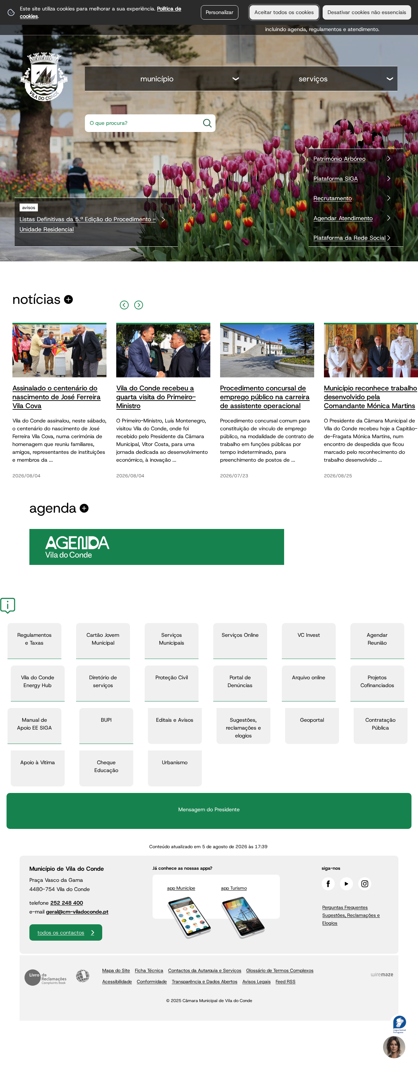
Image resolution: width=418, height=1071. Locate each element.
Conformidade (152, 981)
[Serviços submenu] (390, 79)
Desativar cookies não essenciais (367, 12)
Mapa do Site (116, 970)
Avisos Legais (256, 981)
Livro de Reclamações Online (45, 977)
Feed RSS (286, 981)
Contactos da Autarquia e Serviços (204, 970)
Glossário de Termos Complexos (280, 970)
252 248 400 (66, 902)
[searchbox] (140, 123)
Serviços (313, 79)
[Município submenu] (236, 79)
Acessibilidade (82, 975)
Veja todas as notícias (36, 299)
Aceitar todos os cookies (284, 12)
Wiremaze (382, 974)
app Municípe (181, 888)
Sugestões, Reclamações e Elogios (351, 919)
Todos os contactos (61, 932)
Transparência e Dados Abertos (204, 981)
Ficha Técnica (149, 970)
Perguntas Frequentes (345, 907)
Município (156, 79)
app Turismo (234, 888)
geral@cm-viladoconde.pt (77, 911)
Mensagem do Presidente (209, 809)
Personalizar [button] (219, 12)
